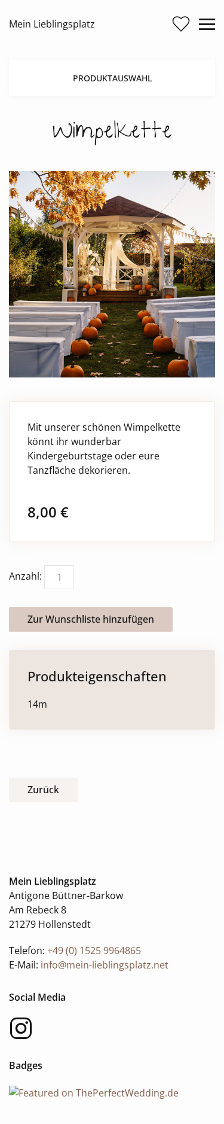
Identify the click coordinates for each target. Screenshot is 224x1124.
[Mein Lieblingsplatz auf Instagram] (21, 1028)
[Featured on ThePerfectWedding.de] (94, 1091)
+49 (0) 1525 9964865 (94, 950)
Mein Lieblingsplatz (52, 24)
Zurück (43, 789)
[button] (181, 24)
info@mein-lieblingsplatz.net (104, 964)
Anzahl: (25, 576)
